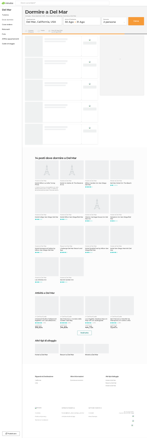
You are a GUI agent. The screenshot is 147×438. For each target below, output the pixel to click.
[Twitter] (125, 408)
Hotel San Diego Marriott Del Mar (121, 249)
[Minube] (7, 3)
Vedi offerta (90, 43)
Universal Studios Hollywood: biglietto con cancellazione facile (46, 319)
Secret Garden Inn (67, 280)
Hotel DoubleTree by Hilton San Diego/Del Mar (96, 249)
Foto (4, 34)
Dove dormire (7, 20)
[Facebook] (122, 408)
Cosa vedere (7, 24)
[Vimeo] (129, 408)
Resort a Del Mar (67, 355)
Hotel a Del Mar (41, 355)
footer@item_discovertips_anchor (73, 413)
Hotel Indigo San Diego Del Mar (46, 217)
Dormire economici (76, 380)
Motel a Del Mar (91, 355)
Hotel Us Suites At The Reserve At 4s (71, 184)
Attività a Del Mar (45, 293)
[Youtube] (132, 408)
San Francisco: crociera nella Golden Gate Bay (70, 319)
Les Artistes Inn (40, 280)
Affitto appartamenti (10, 39)
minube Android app (68, 416)
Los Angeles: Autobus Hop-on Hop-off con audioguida (96, 319)
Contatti (91, 413)
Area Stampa (92, 416)
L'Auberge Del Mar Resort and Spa (71, 249)
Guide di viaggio (8, 44)
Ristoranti (6, 29)
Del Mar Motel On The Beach (121, 183)
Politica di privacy (40, 416)
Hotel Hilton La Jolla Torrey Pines (45, 184)
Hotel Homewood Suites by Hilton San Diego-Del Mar (45, 249)
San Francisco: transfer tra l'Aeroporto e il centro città (120, 319)
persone (111, 21)
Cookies (37, 413)
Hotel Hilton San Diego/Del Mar (71, 217)
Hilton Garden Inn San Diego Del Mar (95, 184)
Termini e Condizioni (41, 420)
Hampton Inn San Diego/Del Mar (120, 218)
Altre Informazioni (76, 376)
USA (36, 383)
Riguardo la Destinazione (44, 376)
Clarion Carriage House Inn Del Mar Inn (96, 218)
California (38, 380)
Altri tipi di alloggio (112, 376)
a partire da (38, 325)
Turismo (5, 15)
